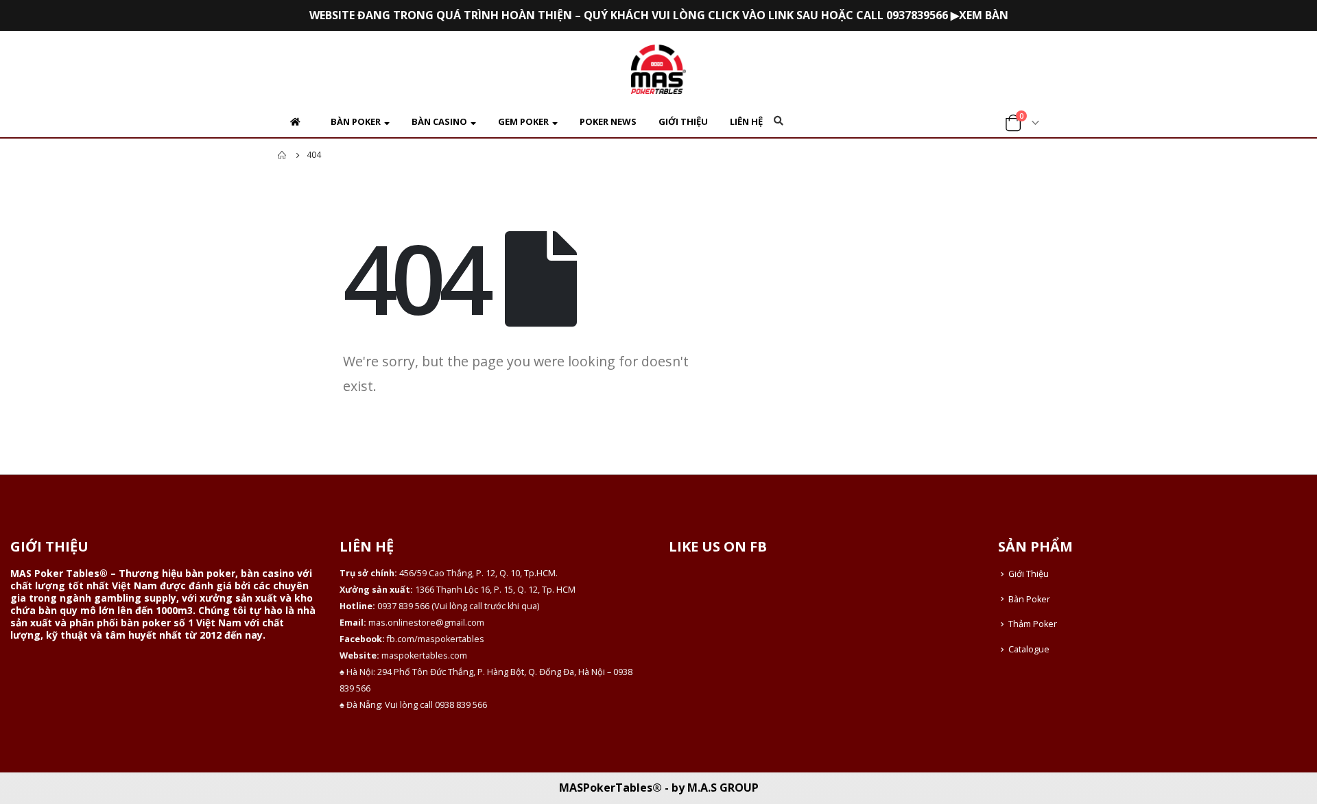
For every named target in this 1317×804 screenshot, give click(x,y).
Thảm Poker (1032, 624)
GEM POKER (523, 121)
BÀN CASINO (439, 121)
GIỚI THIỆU (683, 121)
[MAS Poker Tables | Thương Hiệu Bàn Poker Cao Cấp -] (658, 69)
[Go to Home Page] (282, 155)
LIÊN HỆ (746, 121)
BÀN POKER (356, 121)
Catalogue (1028, 649)
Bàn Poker (1029, 599)
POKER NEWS (608, 121)
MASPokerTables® (610, 787)
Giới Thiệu (1028, 574)
